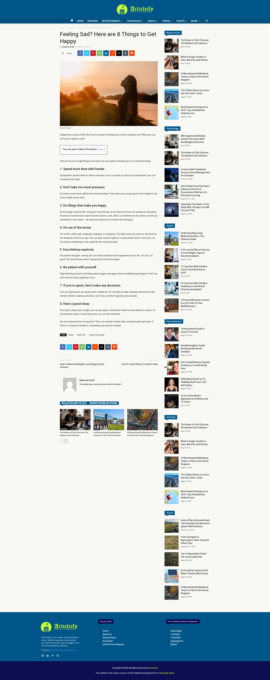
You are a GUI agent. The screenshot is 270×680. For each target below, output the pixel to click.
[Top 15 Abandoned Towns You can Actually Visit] (172, 559)
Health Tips (81, 335)
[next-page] (66, 441)
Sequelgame (176, 641)
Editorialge (176, 631)
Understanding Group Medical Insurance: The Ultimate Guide (192, 236)
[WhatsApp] (99, 53)
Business (92, 21)
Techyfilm (175, 637)
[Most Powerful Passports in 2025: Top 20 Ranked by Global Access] (172, 113)
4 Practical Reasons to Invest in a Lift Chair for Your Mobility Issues (195, 303)
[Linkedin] (106, 53)
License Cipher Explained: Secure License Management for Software (195, 172)
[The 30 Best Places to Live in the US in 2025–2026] (172, 96)
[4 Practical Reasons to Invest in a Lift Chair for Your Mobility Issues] (172, 305)
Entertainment (111, 21)
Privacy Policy (109, 637)
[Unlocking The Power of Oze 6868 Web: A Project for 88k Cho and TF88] (172, 210)
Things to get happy (96, 335)
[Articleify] (59, 627)
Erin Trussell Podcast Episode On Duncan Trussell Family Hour (195, 365)
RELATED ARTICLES (74, 403)
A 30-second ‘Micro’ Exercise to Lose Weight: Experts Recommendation (195, 252)
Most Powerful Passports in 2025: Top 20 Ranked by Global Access (194, 110)
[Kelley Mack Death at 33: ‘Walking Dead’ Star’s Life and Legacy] (172, 384)
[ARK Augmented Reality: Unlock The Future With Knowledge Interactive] (172, 141)
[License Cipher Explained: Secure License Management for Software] (172, 175)
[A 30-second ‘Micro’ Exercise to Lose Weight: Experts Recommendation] (172, 255)
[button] (206, 21)
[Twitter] (86, 53)
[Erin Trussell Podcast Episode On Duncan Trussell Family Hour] (172, 368)
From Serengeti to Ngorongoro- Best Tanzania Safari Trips (195, 540)
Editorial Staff (68, 47)
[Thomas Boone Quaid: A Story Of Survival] (172, 334)
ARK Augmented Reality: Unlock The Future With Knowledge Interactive (193, 139)
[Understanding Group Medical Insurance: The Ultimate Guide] (109, 419)
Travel (166, 21)
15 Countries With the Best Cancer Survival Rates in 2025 (194, 269)
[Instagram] (42, 655)
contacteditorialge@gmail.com (64, 650)
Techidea (175, 634)
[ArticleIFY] (135, 9)
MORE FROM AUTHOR (103, 403)
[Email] (119, 53)
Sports (180, 21)
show (101, 149)
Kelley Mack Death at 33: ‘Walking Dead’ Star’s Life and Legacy (193, 382)
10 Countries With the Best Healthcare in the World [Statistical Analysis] (194, 286)
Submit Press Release (113, 644)
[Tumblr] (125, 53)
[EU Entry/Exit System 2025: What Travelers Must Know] (172, 576)
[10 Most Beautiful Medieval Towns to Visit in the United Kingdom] (142, 419)
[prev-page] (61, 441)
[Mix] (132, 53)
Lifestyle (71, 28)
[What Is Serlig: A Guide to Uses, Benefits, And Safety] (172, 62)
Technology (134, 21)
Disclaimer (108, 641)
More (194, 21)
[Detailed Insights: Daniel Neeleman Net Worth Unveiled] (172, 351)
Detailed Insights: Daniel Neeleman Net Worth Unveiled (193, 348)
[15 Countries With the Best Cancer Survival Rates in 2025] (172, 272)
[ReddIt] (112, 53)
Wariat (173, 644)
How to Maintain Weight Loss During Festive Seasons (82, 365)
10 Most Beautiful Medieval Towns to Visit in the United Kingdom (194, 76)
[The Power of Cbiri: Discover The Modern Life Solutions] (75, 419)
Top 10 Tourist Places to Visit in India (139, 364)
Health (152, 21)
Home (62, 28)
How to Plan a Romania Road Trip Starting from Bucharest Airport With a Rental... (195, 523)
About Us (107, 634)
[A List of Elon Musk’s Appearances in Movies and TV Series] (172, 401)
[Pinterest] (93, 53)
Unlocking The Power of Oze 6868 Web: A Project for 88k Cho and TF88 (195, 207)
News (80, 21)
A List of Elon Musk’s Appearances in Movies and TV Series (194, 398)
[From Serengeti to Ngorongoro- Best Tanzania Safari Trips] (172, 542)
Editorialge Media (166, 673)
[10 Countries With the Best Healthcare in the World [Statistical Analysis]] (172, 289)
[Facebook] (80, 53)
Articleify (154, 668)
